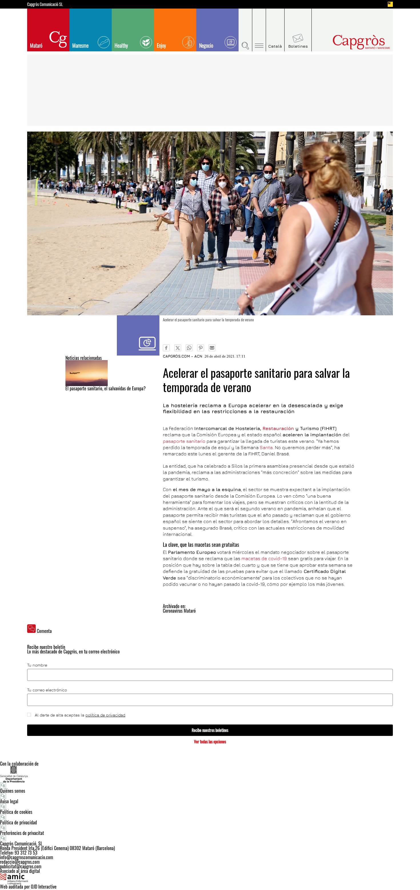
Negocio (206, 45)
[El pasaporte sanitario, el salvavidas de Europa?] (112, 373)
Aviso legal (9, 801)
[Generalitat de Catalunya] (210, 774)
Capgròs (349, 42)
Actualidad (138, 335)
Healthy (121, 45)
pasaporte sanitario (184, 441)
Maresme (80, 45)
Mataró (36, 45)
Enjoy (161, 45)
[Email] (212, 347)
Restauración (278, 428)
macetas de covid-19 (264, 558)
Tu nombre (37, 665)
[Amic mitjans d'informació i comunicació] (210, 879)
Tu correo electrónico (47, 690)
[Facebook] (166, 347)
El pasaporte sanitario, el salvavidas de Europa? (105, 388)
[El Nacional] (390, 4)
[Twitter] (177, 347)
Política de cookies (16, 811)
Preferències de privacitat (22, 833)
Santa (266, 447)
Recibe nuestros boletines (210, 730)
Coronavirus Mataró (179, 610)
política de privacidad (105, 715)
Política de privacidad (18, 822)
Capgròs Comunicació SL (45, 4)
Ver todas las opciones (210, 741)
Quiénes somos (12, 790)
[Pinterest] (200, 347)
